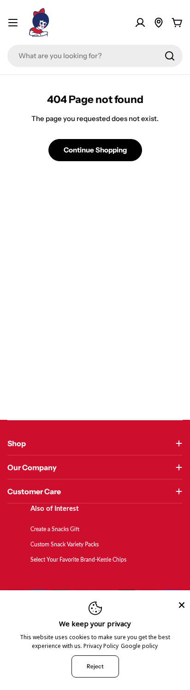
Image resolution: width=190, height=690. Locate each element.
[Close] (181, 605)
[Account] (140, 22)
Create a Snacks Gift (54, 529)
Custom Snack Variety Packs (64, 544)
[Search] (169, 55)
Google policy (139, 646)
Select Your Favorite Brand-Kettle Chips (78, 560)
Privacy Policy (101, 646)
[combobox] (95, 56)
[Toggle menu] (12, 22)
